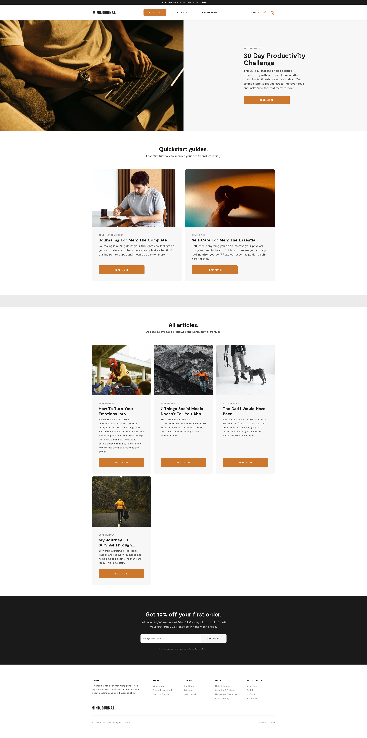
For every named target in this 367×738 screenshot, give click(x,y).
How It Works (191, 694)
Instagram (252, 686)
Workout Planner (161, 694)
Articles (188, 690)
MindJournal (159, 686)
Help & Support (223, 686)
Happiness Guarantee (226, 694)
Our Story (189, 686)
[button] (272, 12)
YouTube (251, 694)
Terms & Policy (201, 649)
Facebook (252, 698)
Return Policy (222, 698)
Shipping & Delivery (225, 690)
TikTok (250, 690)
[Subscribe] (214, 638)
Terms (272, 722)
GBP (253, 12)
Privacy (262, 722)
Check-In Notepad (162, 690)
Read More (267, 100)
